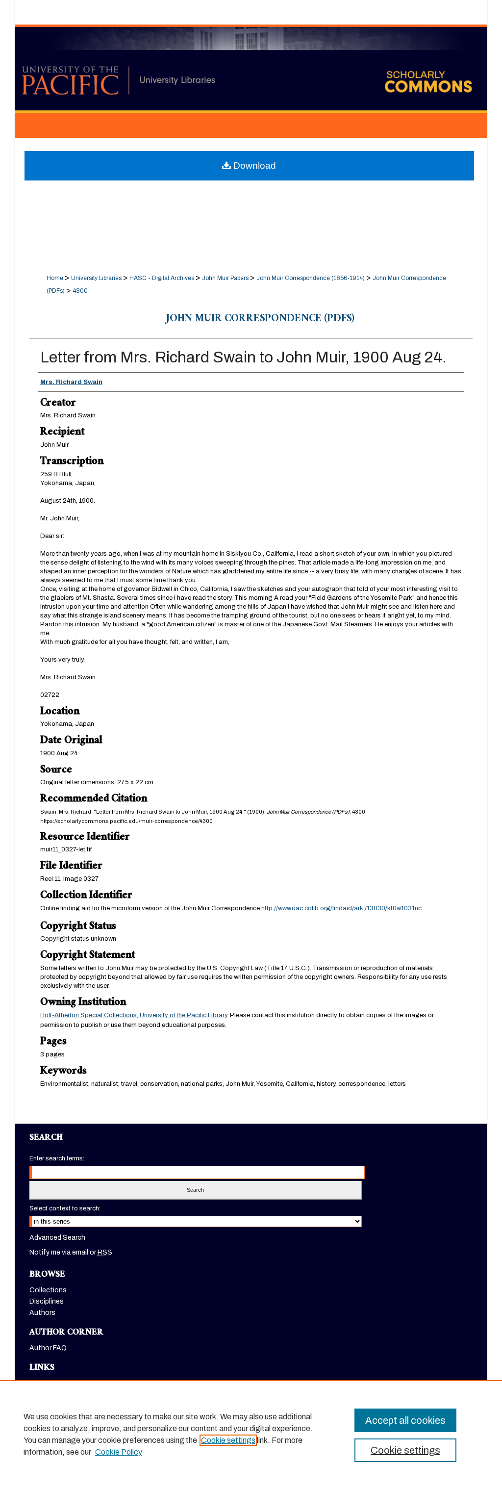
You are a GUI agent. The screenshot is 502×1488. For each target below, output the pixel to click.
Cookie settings (228, 1440)
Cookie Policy (118, 1452)
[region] (251, 1434)
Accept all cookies (405, 1420)
